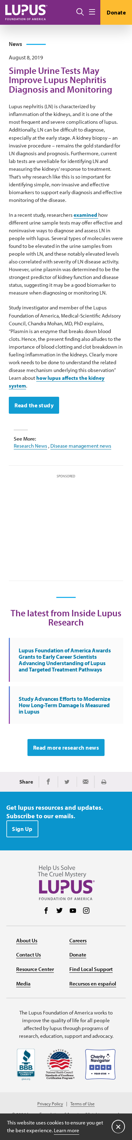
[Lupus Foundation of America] (26, 12)
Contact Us (28, 954)
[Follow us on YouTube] (73, 911)
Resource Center (35, 969)
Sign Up (22, 828)
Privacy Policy (50, 1103)
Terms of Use (82, 1103)
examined (86, 214)
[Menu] (92, 12)
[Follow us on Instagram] (86, 911)
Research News (30, 445)
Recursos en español (92, 983)
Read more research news (66, 747)
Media (23, 983)
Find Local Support (91, 969)
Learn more (66, 1130)
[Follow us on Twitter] (59, 911)
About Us (26, 940)
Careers (78, 940)
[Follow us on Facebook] (46, 911)
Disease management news (80, 445)
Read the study (34, 405)
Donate (116, 12)
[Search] (80, 12)
